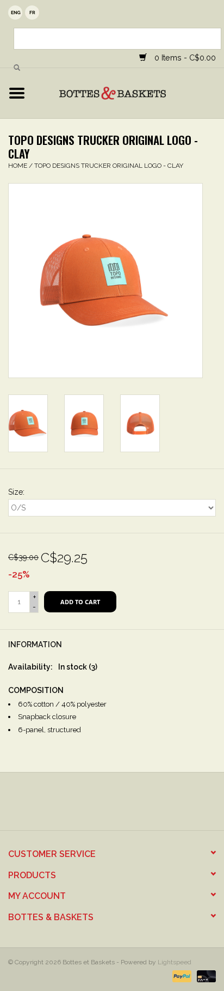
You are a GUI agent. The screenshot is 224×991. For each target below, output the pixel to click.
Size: (16, 492)
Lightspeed (174, 962)
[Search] (17, 68)
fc (32, 12)
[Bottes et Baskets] (129, 92)
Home (17, 165)
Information (35, 644)
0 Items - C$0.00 (184, 57)
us (15, 12)
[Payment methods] (181, 976)
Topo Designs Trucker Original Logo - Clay (108, 165)
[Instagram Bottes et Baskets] (121, 805)
